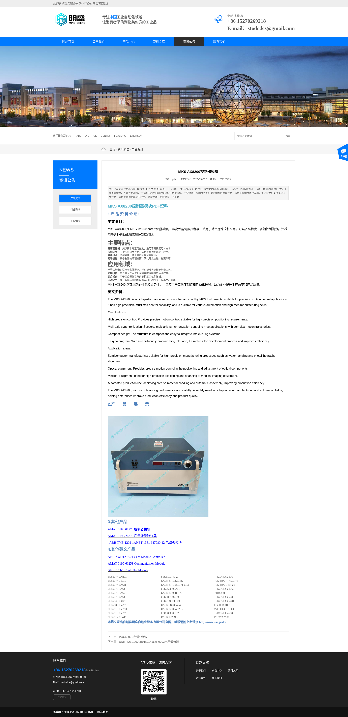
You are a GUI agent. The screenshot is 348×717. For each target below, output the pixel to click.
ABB (79, 135)
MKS (113, 206)
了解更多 (62, 697)
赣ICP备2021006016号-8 (80, 712)
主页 (112, 149)
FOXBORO (120, 135)
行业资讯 (75, 209)
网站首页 (68, 41)
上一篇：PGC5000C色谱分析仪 (128, 636)
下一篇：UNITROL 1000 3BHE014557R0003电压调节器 (143, 641)
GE (95, 135)
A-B (87, 135)
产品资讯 (137, 149)
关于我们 (98, 41)
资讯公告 (189, 41)
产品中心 (129, 41)
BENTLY (105, 135)
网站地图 (102, 712)
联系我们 (219, 41)
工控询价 (75, 221)
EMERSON (136, 135)
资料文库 (159, 41)
